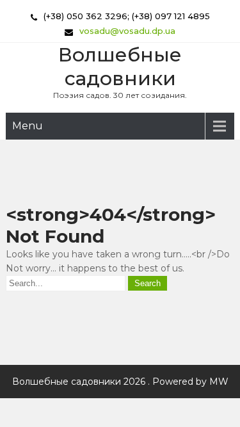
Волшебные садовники (120, 66)
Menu (27, 126)
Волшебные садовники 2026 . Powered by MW (120, 381)
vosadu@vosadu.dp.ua (127, 31)
